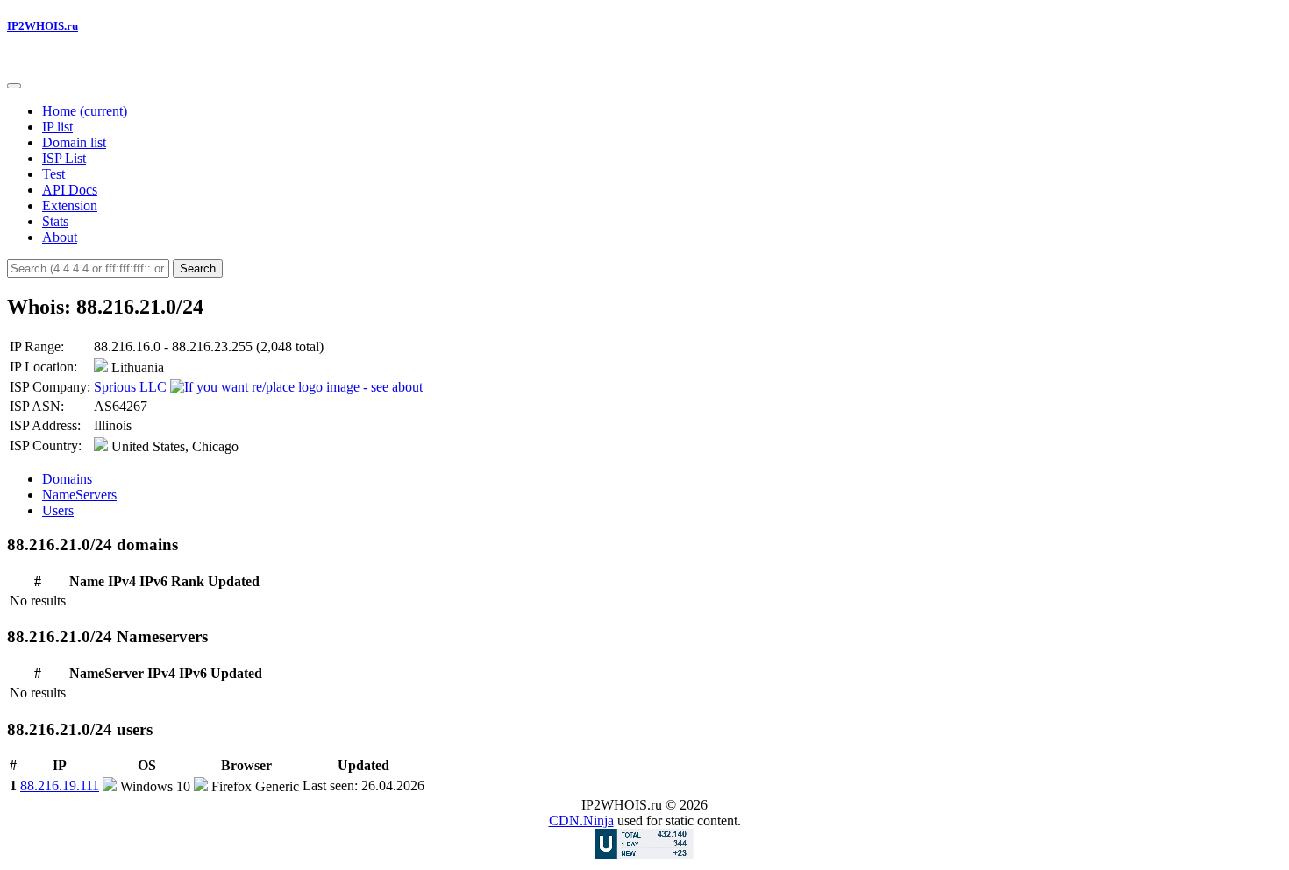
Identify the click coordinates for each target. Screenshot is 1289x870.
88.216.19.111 (59, 785)
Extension (69, 205)
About (59, 237)
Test (53, 173)
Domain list (74, 142)
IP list (57, 126)
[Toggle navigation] (14, 85)
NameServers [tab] (79, 494)
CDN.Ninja (581, 820)
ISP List (64, 158)
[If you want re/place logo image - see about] (296, 387)
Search (198, 268)
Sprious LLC (132, 386)
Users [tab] (58, 510)
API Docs (69, 189)
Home (84, 110)
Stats (55, 221)
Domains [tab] (67, 478)
